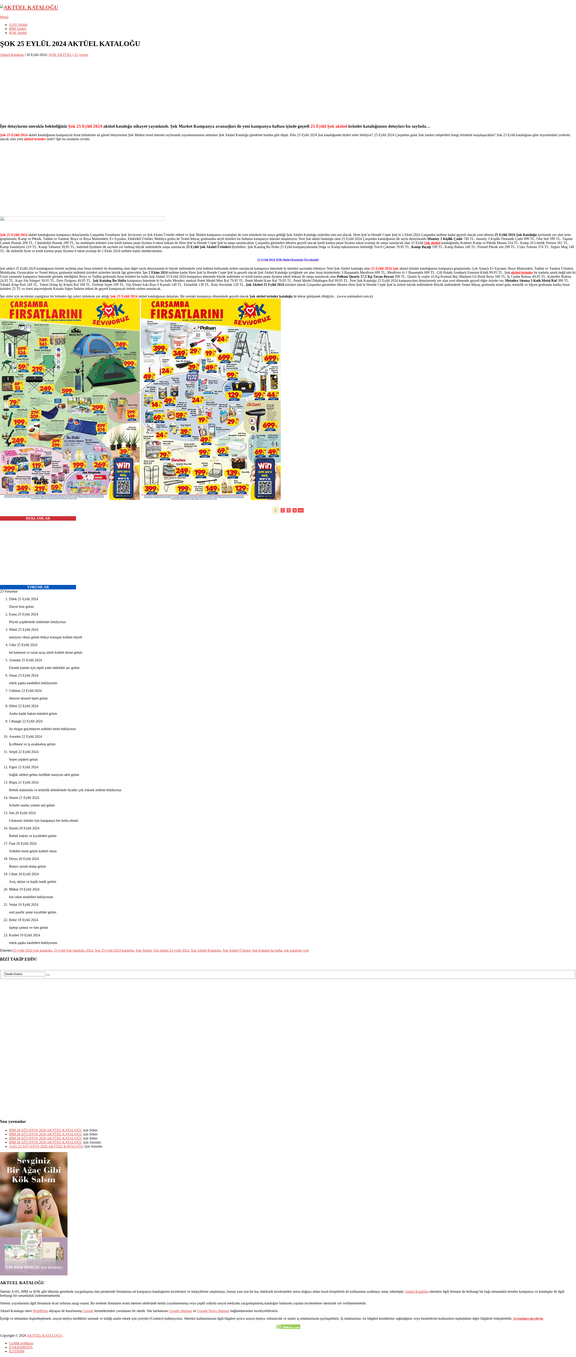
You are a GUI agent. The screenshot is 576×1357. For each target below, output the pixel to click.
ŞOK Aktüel (18, 33)
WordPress (40, 1311)
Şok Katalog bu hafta (267, 950)
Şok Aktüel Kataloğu (206, 950)
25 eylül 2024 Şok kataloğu (32, 950)
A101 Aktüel (18, 25)
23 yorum (81, 55)
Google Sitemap (180, 1311)
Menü (4, 17)
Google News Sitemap (213, 1311)
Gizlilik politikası (21, 1343)
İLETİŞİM (16, 1351)
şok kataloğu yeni (296, 950)
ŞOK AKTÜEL (60, 55)
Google (88, 1311)
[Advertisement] (135, 88)
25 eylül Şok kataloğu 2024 (73, 950)
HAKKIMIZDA (21, 1347)
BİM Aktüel (17, 29)
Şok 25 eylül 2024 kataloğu (114, 950)
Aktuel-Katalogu (12, 55)
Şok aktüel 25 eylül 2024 (171, 950)
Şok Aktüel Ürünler (236, 950)
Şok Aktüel (144, 950)
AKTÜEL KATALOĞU (44, 1335)
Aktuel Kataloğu (416, 1291)
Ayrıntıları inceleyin (528, 1318)
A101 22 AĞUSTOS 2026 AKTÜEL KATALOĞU (46, 1146)
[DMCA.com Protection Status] (288, 1328)
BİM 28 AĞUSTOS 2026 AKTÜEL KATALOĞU (45, 1130)
